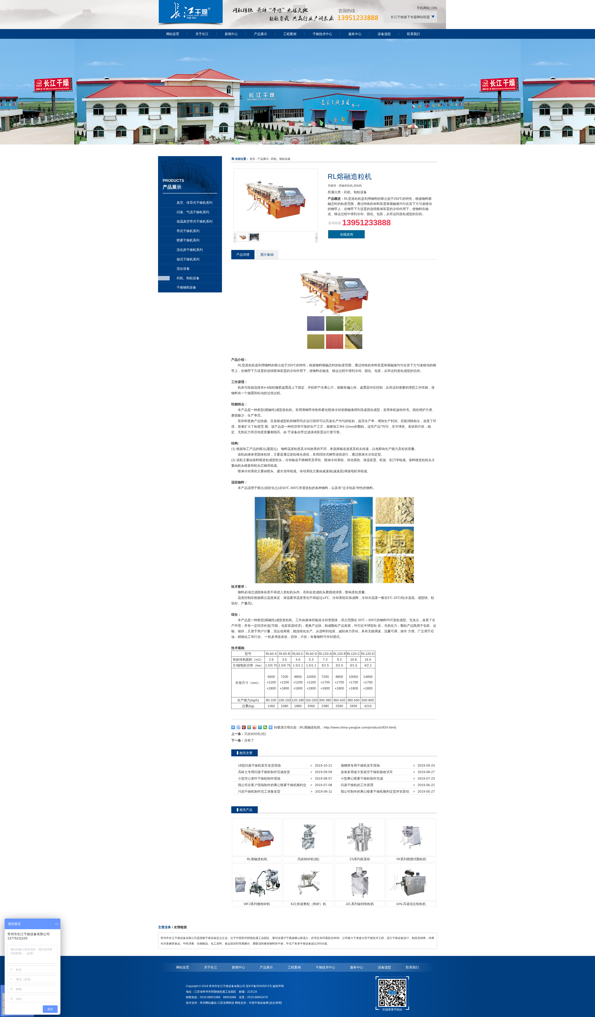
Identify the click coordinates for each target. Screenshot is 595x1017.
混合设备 (183, 268)
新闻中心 (231, 34)
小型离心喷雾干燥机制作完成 (361, 778)
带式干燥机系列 (188, 231)
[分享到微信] (265, 727)
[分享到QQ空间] (249, 727)
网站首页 (172, 34)
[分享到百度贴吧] (239, 727)
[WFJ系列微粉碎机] (257, 882)
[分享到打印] (271, 727)
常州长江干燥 (190, 25)
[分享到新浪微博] (255, 727)
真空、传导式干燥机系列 (194, 202)
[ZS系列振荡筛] (359, 837)
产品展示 (260, 34)
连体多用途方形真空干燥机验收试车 (366, 772)
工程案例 (289, 34)
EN (435, 8)
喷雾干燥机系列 (188, 240)
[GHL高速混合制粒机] (411, 882)
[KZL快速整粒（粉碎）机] (308, 882)
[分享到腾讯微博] (260, 727)
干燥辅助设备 (186, 287)
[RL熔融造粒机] (257, 837)
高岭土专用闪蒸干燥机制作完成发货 (263, 772)
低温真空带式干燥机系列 (194, 221)
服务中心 (354, 34)
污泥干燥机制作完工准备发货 (258, 791)
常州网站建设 (208, 1002)
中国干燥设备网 (258, 1002)
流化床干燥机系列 (190, 250)
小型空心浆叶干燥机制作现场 (258, 778)
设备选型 (384, 34)
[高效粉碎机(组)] (308, 837)
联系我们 (413, 34)
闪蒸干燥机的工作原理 (356, 785)
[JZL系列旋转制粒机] (359, 882)
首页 (252, 159)
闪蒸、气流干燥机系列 (193, 212)
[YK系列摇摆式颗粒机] (411, 837)
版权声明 (278, 986)
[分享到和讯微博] (244, 727)
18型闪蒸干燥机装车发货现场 (258, 765)
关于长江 (201, 34)
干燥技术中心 (322, 34)
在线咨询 (346, 234)
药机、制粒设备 (188, 278)
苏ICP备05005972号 (259, 986)
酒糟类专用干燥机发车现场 (359, 765)
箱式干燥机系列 (188, 259)
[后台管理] (275, 1002)
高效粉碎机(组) (255, 734)
